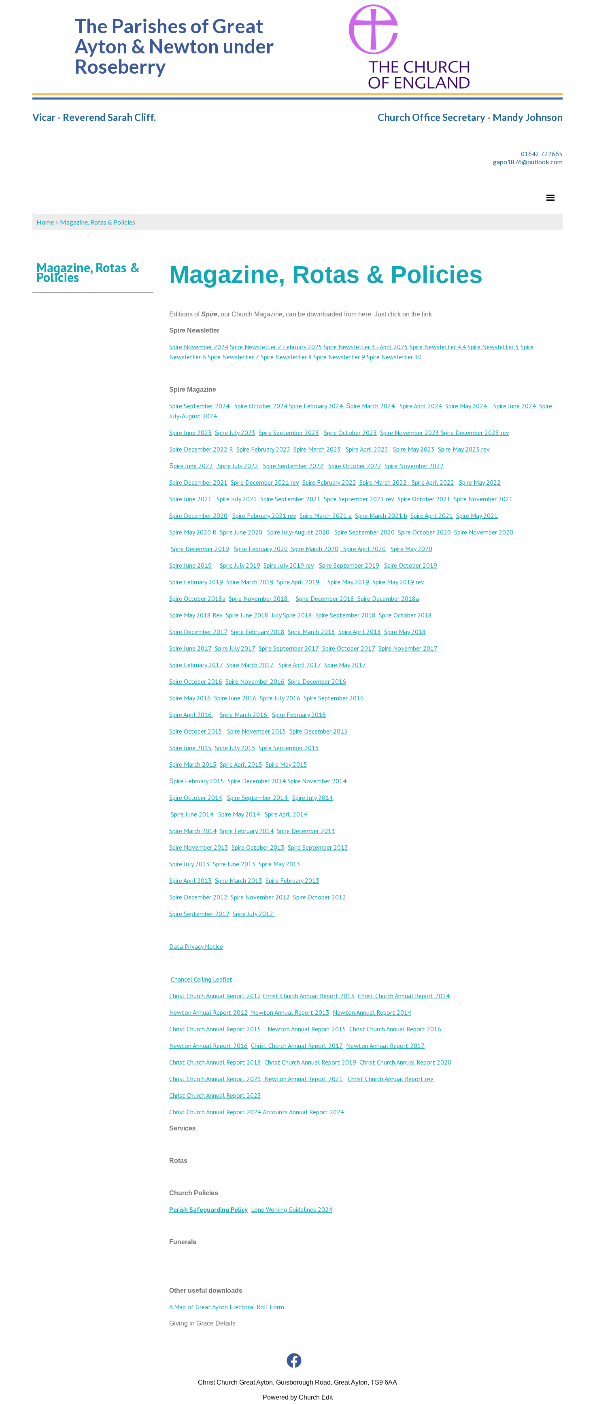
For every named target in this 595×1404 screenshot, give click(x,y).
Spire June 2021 (190, 499)
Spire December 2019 (200, 549)
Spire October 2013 (258, 847)
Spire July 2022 (237, 466)
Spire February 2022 (329, 482)
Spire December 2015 (318, 731)
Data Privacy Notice (196, 946)
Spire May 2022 (480, 482)
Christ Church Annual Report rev (391, 1079)
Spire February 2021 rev (264, 515)
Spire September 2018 (345, 615)
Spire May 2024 (466, 406)
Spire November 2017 (408, 648)
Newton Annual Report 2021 (303, 1079)
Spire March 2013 (238, 880)
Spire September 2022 (293, 466)
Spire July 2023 (235, 432)
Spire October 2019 (410, 565)
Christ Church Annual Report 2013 (309, 996)
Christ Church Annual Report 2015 (215, 1029)
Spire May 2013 (279, 864)
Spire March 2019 (250, 582)
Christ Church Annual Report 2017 (297, 1045)
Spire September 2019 (349, 565)
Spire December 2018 (326, 598)
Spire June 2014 (192, 814)
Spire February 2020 (261, 549)
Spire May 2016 (190, 698)
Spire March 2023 (317, 449)
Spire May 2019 (348, 582)
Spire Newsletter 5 (493, 347)
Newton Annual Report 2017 (385, 1045)
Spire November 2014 (316, 781)
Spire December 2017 (198, 632)
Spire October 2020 (424, 532)
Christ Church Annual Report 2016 (395, 1029)
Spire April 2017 (299, 665)
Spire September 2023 (289, 432)
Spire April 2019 (298, 582)
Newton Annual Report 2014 (372, 1012)
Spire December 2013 (306, 831)
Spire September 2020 (364, 532)
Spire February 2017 (196, 665)
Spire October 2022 (354, 466)
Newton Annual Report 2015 (306, 1029)
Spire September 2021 (290, 499)
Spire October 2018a (197, 598)
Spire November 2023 (409, 432)
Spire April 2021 (431, 515)
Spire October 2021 (423, 499)
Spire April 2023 (367, 449)
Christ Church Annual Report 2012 (215, 996)
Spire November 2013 (198, 847)
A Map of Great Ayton (198, 1307)
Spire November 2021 (483, 499)
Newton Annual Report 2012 (208, 1012)
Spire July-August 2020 (298, 532)
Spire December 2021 (198, 482)
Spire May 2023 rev (464, 449)
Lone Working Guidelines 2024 (291, 1209)
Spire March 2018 (311, 632)
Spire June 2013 (234, 864)
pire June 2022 (193, 466)
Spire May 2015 (286, 764)
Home (45, 222)
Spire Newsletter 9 (339, 357)
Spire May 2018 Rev (196, 615)
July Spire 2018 (292, 615)
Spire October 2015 (195, 731)
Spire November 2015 (256, 731)
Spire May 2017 (345, 665)
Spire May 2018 (405, 632)
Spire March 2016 (244, 714)
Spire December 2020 (198, 515)
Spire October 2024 (260, 406)
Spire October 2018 (405, 615)
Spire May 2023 (414, 449)
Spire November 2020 (483, 532)
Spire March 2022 (382, 482)
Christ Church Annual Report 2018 (215, 1062)
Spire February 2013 (292, 880)
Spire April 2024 (421, 406)
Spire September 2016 (334, 698)
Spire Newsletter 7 (233, 357)
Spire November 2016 (255, 681)
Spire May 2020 (411, 549)
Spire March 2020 (313, 549)
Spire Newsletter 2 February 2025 (276, 347)
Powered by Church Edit (298, 1397)
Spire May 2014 (239, 814)
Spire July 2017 (234, 648)
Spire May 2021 (477, 515)
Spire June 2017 (190, 648)
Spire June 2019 (190, 565)
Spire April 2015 (241, 764)
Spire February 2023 (263, 449)
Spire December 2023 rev (474, 432)
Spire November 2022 (414, 466)
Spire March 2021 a (326, 515)
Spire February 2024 (316, 406)
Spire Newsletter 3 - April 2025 (366, 347)
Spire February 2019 (196, 582)
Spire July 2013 (189, 864)
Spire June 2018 (246, 615)
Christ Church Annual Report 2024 (215, 1112)
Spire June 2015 (190, 748)
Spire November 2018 (259, 598)
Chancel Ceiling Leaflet (201, 979)
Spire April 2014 (286, 814)
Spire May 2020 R (193, 532)
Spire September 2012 (199, 914)
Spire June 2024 (514, 406)
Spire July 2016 (280, 698)
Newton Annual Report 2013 (289, 1012)
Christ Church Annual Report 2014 (404, 996)
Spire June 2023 (190, 432)
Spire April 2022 (430, 482)
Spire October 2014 (195, 797)
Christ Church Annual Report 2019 (310, 1062)
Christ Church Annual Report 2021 (215, 1079)
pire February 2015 (199, 781)
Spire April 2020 (363, 549)
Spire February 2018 (258, 632)
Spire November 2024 (198, 347)
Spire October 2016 (195, 681)
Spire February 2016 (299, 714)
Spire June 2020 (240, 532)
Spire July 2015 (235, 748)
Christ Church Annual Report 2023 (215, 1095)
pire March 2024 (373, 406)
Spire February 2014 (247, 831)
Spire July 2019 (240, 565)
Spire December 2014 (256, 781)
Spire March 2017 (250, 665)
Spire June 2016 (235, 698)
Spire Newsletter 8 (286, 357)
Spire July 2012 (254, 914)
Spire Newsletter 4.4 (438, 347)
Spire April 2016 (191, 714)
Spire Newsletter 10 (394, 357)
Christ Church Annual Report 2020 (405, 1062)
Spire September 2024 (199, 406)
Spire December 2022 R (201, 449)
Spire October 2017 (348, 648)
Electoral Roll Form (257, 1307)
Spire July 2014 (312, 797)
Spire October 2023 (350, 432)
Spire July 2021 (237, 499)
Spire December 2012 (198, 897)
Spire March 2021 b (381, 515)
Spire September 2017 (289, 648)
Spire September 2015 (289, 748)
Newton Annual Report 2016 (208, 1045)
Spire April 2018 (359, 632)
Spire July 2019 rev (289, 565)
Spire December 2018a (388, 598)
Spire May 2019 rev (398, 582)
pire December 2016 (318, 681)
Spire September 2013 (318, 847)
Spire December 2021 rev (265, 482)
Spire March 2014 (193, 831)
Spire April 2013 (190, 880)
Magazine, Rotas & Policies (97, 222)
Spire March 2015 (193, 764)
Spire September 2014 (258, 797)
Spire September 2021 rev (359, 499)
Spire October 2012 (319, 897)
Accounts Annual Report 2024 (303, 1112)
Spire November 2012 (260, 897)
